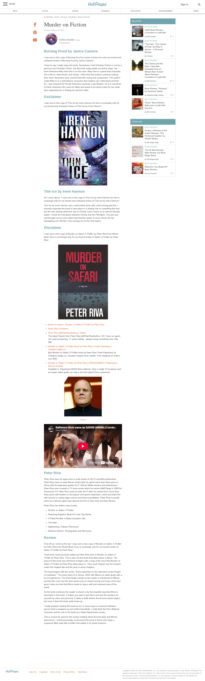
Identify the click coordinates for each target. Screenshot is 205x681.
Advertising (82, 672)
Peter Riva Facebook (58, 329)
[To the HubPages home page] (12, 671)
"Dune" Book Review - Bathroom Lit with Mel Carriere (155, 105)
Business (105, 11)
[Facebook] (35, 25)
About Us (33, 672)
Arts (15, 11)
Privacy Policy (69, 672)
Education (135, 11)
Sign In (184, 4)
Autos (45, 11)
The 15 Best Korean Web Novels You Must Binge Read (155, 153)
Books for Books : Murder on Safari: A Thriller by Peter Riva (76, 325)
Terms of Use (55, 672)
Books (75, 11)
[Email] (35, 40)
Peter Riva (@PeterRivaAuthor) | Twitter (67, 333)
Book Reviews (151, 27)
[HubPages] (97, 4)
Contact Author (64, 43)
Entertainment (166, 11)
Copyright (43, 672)
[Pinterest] (35, 33)
